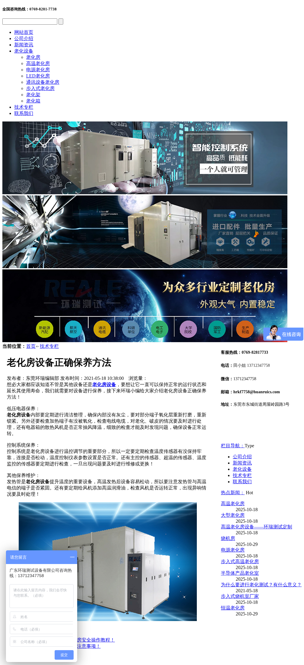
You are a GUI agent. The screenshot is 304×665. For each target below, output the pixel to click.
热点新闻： (233, 492)
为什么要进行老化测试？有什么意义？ (261, 584)
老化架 (33, 94)
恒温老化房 (233, 607)
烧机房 (228, 538)
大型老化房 (233, 515)
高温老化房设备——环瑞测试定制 (256, 526)
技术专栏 (23, 107)
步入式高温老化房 (240, 561)
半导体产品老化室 (240, 573)
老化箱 (33, 100)
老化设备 (23, 50)
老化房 (33, 57)
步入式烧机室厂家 (240, 596)
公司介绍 (23, 38)
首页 (31, 346)
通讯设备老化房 (42, 82)
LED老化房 (38, 75)
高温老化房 (38, 63)
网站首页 (23, 32)
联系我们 (23, 113)
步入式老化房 (40, 88)
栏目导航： (233, 445)
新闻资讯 (23, 44)
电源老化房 (38, 69)
